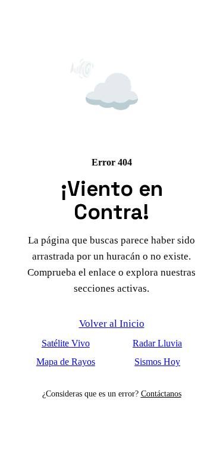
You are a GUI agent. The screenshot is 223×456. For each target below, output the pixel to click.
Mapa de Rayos (65, 362)
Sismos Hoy (157, 362)
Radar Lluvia (157, 343)
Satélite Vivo (66, 343)
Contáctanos (161, 393)
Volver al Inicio (112, 323)
